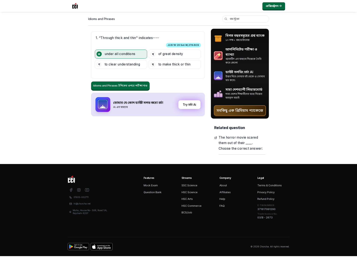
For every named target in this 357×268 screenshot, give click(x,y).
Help (222, 198)
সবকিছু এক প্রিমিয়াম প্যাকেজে (240, 110)
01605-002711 (81, 197)
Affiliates (225, 192)
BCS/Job (187, 212)
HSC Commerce (192, 205)
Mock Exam (151, 185)
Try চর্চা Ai (189, 104)
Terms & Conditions (269, 185)
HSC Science (190, 192)
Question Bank (153, 192)
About (223, 185)
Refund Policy (265, 198)
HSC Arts (187, 198)
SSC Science (189, 185)
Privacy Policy (266, 192)
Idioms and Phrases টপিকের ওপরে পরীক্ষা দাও (120, 85)
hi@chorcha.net (82, 203)
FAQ (222, 205)
